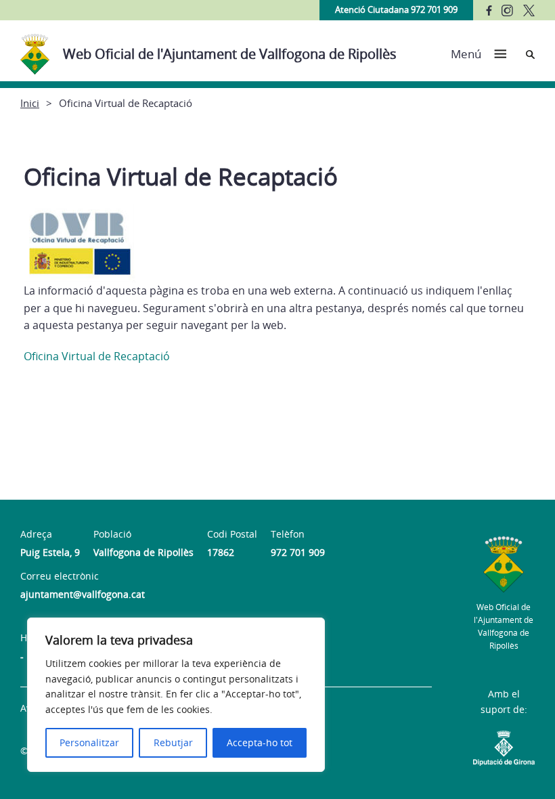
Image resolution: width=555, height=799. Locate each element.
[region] (176, 695)
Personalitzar (89, 742)
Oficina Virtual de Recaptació (97, 356)
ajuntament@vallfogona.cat (82, 594)
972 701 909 (298, 552)
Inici (29, 103)
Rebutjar (173, 742)
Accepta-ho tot (259, 742)
